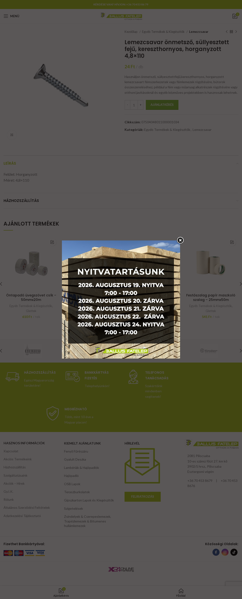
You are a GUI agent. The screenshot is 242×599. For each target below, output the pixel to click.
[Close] (180, 240)
